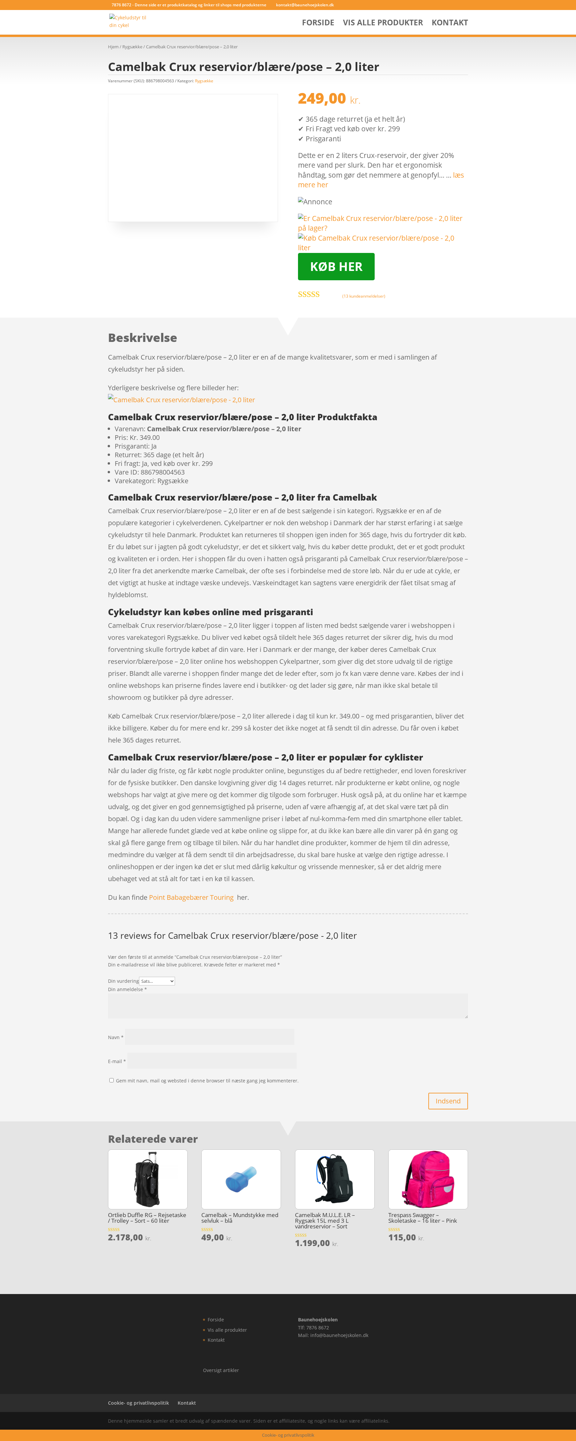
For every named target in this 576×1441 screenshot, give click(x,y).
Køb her (336, 266)
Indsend (448, 1100)
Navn (116, 1037)
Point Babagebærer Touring (191, 897)
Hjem (113, 47)
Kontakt (450, 24)
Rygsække (132, 47)
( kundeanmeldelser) (363, 296)
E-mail (117, 1061)
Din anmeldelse (127, 989)
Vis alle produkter (383, 24)
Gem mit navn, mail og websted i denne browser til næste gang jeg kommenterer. (207, 1080)
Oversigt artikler (221, 1370)
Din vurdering (123, 981)
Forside (318, 24)
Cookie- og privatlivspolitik (138, 1403)
